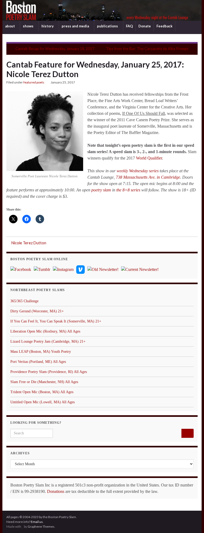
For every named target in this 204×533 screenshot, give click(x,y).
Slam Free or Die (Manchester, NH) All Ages (44, 382)
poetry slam (101, 190)
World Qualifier (149, 158)
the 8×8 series (128, 190)
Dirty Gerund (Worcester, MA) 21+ (37, 311)
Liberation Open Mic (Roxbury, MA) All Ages (45, 331)
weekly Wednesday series (138, 171)
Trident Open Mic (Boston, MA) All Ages (41, 392)
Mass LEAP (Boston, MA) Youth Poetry (40, 352)
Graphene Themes (41, 526)
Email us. (37, 522)
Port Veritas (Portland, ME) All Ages (38, 362)
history (47, 26)
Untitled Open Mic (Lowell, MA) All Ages (42, 402)
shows (28, 26)
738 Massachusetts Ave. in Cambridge (148, 177)
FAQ (129, 26)
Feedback (164, 26)
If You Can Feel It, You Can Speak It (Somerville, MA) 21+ (55, 321)
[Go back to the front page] (102, 10)
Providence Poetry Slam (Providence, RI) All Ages (48, 372)
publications (108, 26)
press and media (76, 26)
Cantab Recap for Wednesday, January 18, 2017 (54, 48)
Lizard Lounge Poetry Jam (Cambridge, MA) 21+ (48, 341)
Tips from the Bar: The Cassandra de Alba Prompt (147, 48)
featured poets (33, 82)
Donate (144, 26)
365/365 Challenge (24, 301)
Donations (55, 491)
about (10, 26)
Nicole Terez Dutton (28, 243)
